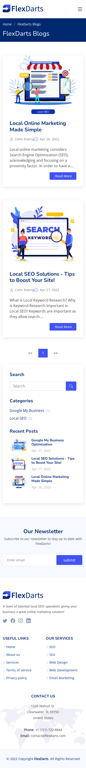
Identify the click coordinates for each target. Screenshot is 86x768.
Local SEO (21, 418)
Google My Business (30, 410)
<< (30, 353)
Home (7, 24)
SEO (52, 647)
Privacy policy (16, 678)
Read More (63, 176)
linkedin (28, 620)
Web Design (58, 662)
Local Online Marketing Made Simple (38, 126)
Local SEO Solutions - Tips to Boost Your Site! (42, 277)
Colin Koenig (24, 139)
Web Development (63, 670)
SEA (52, 654)
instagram (20, 620)
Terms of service (18, 670)
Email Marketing (61, 678)
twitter (5, 620)
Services (12, 662)
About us (13, 654)
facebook (13, 620)
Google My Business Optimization (47, 442)
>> (56, 353)
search (71, 386)
